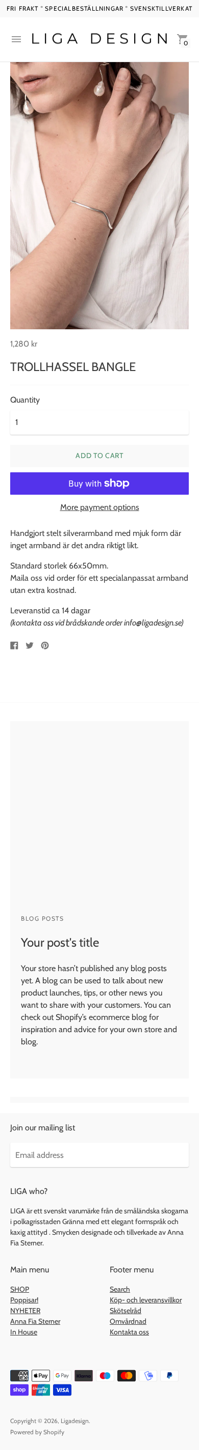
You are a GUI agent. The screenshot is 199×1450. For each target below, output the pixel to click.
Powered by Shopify (37, 1432)
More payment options (99, 507)
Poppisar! (24, 1299)
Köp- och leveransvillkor (146, 1299)
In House (23, 1332)
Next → (85, 1062)
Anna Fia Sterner (35, 1321)
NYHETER (25, 1310)
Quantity (25, 400)
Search (120, 1289)
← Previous (40, 1062)
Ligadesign (75, 1421)
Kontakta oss (129, 1332)
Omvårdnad (128, 1321)
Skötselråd (125, 1310)
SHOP (19, 1289)
